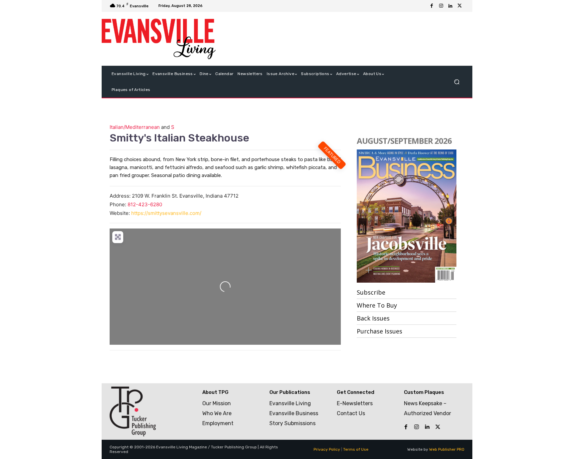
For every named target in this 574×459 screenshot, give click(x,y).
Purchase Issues (379, 331)
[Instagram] (441, 6)
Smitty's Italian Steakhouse (179, 138)
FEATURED (332, 154)
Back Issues (373, 318)
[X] (459, 6)
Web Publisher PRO (446, 449)
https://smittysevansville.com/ (166, 213)
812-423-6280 (145, 204)
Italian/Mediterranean (135, 127)
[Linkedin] (450, 6)
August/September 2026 (404, 140)
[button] (456, 82)
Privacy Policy (327, 449)
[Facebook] (431, 6)
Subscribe (371, 292)
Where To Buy (377, 305)
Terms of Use (355, 449)
